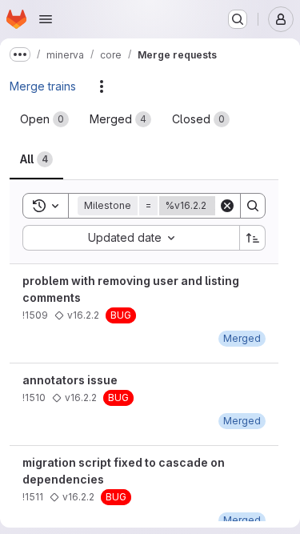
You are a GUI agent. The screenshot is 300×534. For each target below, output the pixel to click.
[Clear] (227, 205)
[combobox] (130, 238)
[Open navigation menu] (45, 19)
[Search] (253, 206)
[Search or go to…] (237, 19)
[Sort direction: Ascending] (253, 238)
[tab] (44, 119)
